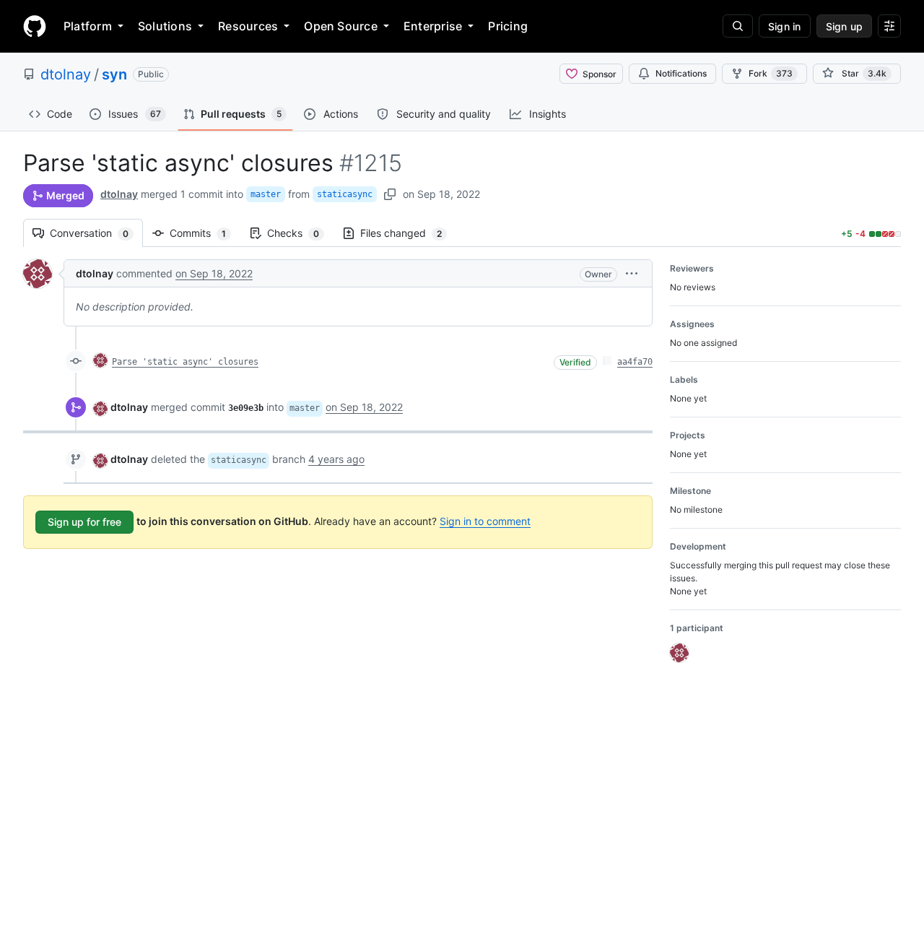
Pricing (508, 26)
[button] (631, 273)
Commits (205, 233)
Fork (771, 73)
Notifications (681, 73)
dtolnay (65, 74)
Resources (248, 26)
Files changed (408, 233)
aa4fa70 (635, 362)
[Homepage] (34, 26)
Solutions (165, 26)
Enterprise (433, 26)
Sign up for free (84, 522)
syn (114, 74)
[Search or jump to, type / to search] (738, 26)
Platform (88, 26)
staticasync (344, 194)
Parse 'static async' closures (185, 362)
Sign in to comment (485, 521)
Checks (300, 233)
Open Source (341, 26)
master (265, 194)
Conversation (96, 233)
